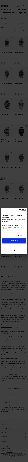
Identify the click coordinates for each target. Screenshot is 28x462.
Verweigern (14, 250)
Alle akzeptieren (14, 240)
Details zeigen (19, 235)
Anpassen (13, 245)
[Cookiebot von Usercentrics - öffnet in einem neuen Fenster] (19, 210)
